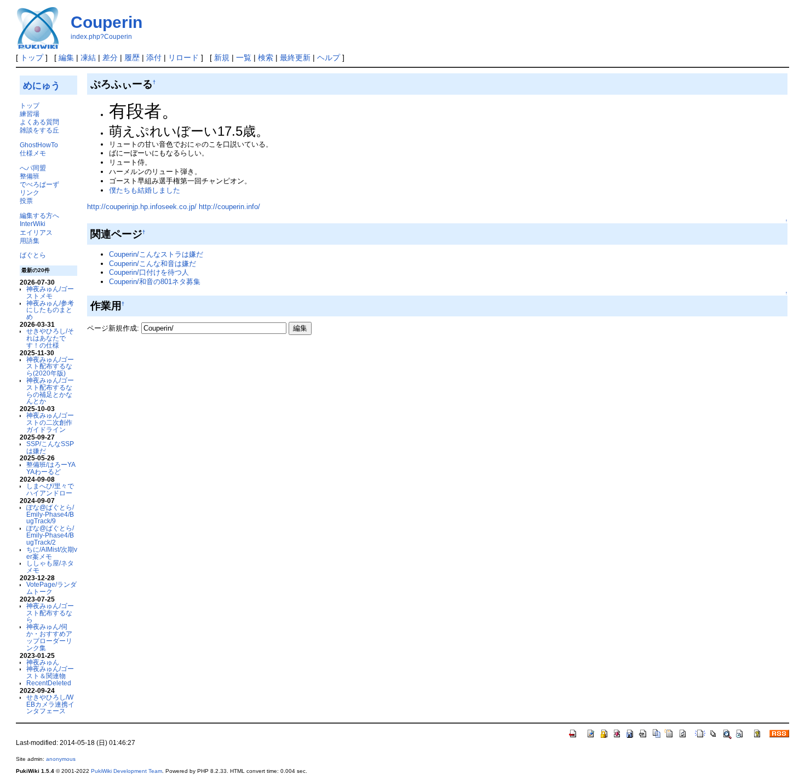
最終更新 (295, 57)
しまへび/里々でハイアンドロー (50, 489)
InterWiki (32, 223)
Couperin (106, 22)
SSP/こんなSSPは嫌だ (50, 447)
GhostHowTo (39, 144)
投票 (26, 200)
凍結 (88, 57)
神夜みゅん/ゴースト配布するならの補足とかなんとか (50, 391)
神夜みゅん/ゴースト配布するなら (50, 612)
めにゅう (41, 85)
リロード (183, 57)
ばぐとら (33, 254)
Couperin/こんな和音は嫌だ (152, 263)
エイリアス (36, 232)
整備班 (29, 176)
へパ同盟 (33, 167)
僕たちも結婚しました (144, 190)
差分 (110, 57)
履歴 (132, 57)
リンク (29, 192)
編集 (66, 57)
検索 (265, 57)
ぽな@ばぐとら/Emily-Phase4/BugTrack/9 (50, 514)
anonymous (61, 759)
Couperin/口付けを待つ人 (149, 272)
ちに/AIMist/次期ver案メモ (51, 553)
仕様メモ (33, 153)
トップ (31, 57)
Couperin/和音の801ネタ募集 (154, 282)
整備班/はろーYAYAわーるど (51, 468)
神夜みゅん (42, 662)
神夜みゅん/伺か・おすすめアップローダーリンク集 (49, 637)
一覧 (243, 57)
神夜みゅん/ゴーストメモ (50, 292)
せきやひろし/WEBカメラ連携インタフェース (50, 704)
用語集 (29, 240)
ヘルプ (328, 57)
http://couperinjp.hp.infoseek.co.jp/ (142, 207)
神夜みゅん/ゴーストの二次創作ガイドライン (50, 422)
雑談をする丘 (39, 130)
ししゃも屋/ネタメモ (50, 566)
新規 (221, 57)
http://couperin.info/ (229, 207)
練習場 (29, 113)
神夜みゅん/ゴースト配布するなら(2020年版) (50, 366)
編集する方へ (39, 215)
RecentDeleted (48, 682)
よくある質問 (39, 121)
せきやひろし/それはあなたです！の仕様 (50, 338)
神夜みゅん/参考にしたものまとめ (50, 310)
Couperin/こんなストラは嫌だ (156, 254)
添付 (154, 57)
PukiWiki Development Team (126, 771)
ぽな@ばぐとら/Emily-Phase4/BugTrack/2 (50, 535)
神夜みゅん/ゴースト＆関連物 (50, 672)
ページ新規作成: (113, 328)
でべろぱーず (39, 184)
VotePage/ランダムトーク (51, 588)
